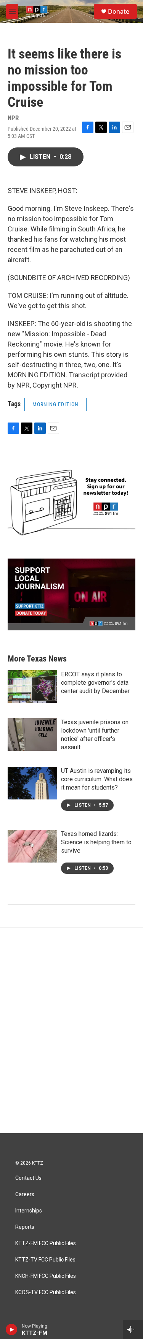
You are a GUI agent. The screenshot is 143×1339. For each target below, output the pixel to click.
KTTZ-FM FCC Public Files (45, 1243)
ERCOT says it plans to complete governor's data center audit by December (95, 683)
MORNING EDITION (55, 404)
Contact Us (28, 1178)
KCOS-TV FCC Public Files (45, 1292)
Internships (28, 1211)
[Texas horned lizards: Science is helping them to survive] (32, 846)
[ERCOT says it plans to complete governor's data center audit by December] (32, 686)
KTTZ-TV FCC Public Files (45, 1260)
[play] (11, 1329)
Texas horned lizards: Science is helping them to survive (96, 842)
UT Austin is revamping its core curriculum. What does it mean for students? (97, 779)
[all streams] (133, 1329)
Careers (24, 1194)
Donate (118, 11)
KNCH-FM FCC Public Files (45, 1276)
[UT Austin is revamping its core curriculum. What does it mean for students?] (32, 783)
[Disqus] (71, 1030)
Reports (24, 1227)
